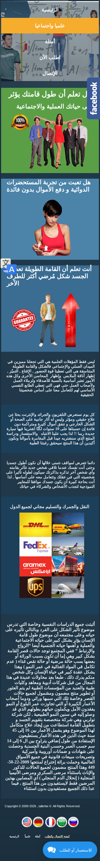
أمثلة (50, 41)
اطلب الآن (50, 57)
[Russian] (73, 826)
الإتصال (50, 73)
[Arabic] (62, 826)
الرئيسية (50, 10)
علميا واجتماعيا (50, 25)
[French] (50, 826)
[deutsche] (38, 826)
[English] (27, 826)
